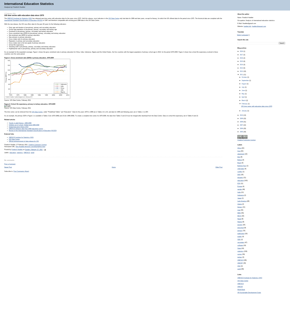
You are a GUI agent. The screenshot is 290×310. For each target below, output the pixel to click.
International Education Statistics (29, 4)
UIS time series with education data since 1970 (256, 106)
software (240, 245)
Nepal (239, 219)
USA (238, 266)
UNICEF (240, 263)
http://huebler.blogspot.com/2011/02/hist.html (30, 146)
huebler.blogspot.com (259, 26)
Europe (239, 186)
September (245, 80)
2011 (241, 74)
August (244, 84)
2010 (241, 115)
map (238, 210)
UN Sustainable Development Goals (249, 292)
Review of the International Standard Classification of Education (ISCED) (33, 130)
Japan (239, 198)
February (245, 104)
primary (239, 231)
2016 (241, 58)
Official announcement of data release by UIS (24, 141)
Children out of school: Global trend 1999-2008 (24, 125)
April (243, 97)
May (243, 94)
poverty (239, 225)
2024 (241, 51)
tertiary (239, 257)
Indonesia (240, 195)
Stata (239, 248)
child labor (240, 169)
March (244, 100)
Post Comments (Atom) (21, 171)
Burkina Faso (241, 166)
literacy (239, 207)
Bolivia (239, 160)
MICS (239, 216)
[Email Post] (44, 149)
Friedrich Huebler (17, 149)
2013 (241, 68)
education (13, 152)
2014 (241, 64)
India (239, 192)
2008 (241, 122)
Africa (239, 148)
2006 (241, 128)
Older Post (218, 167)
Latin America (241, 201)
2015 (241, 61)
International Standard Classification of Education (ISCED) (23, 20)
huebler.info (247, 26)
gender (239, 189)
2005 (241, 132)
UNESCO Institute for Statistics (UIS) (19, 18)
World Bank (241, 289)
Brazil (239, 163)
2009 (241, 118)
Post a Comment (9, 164)
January (244, 111)
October (244, 77)
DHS (238, 174)
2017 (241, 55)
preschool (240, 228)
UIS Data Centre (113, 18)
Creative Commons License (37, 145)
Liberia (239, 204)
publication (240, 233)
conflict (239, 172)
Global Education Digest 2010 (18, 127)
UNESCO (27, 152)
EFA (238, 183)
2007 (241, 125)
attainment (240, 154)
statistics (20, 152)
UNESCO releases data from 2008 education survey (26, 129)
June (243, 90)
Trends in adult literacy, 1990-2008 (20, 123)
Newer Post (8, 167)
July (243, 87)
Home (114, 167)
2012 (241, 71)
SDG (239, 239)
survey (239, 254)
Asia (238, 151)
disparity (240, 177)
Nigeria (239, 222)
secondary (240, 242)
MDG (239, 213)
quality (239, 236)
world (32, 152)
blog (238, 157)
